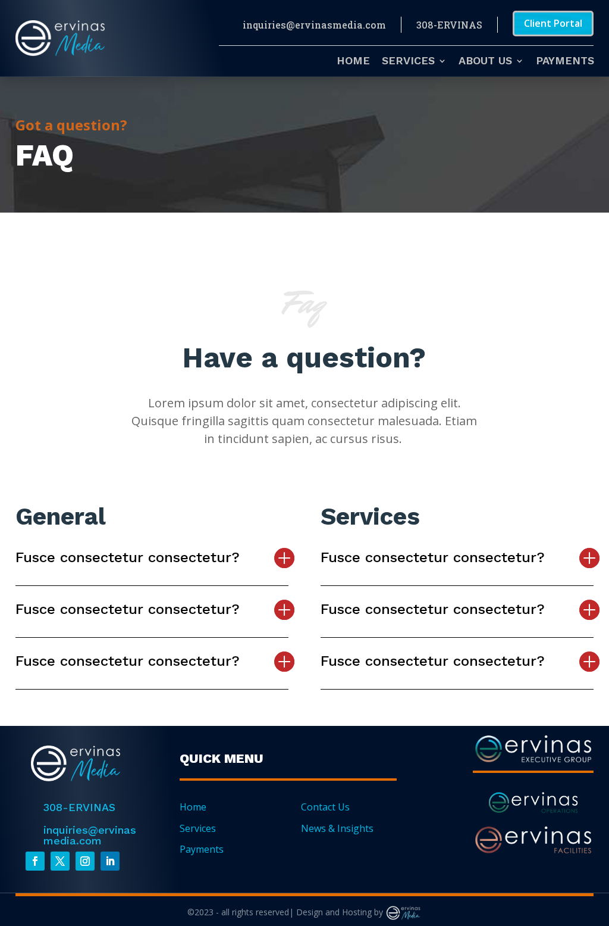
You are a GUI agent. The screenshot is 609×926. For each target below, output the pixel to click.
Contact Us (325, 806)
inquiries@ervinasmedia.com (314, 24)
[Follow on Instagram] (85, 861)
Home (353, 62)
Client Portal (553, 23)
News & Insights (337, 828)
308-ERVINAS (449, 24)
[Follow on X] (60, 861)
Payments (565, 62)
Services (408, 62)
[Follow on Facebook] (35, 861)
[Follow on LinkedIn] (110, 861)
